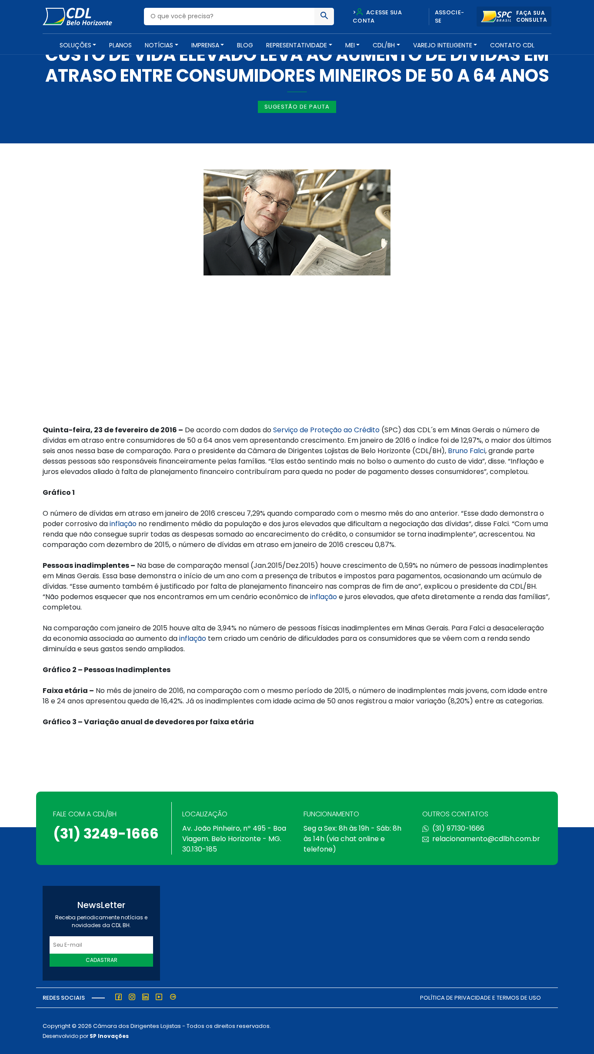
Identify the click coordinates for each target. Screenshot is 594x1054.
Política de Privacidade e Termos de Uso (480, 998)
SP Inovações (109, 1036)
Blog (245, 45)
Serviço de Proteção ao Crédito (326, 430)
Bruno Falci (466, 451)
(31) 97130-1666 (458, 828)
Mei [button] (350, 45)
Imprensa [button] (205, 45)
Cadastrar (101, 960)
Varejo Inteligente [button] (442, 45)
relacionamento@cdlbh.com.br (486, 839)
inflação (123, 524)
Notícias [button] (159, 45)
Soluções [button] (75, 45)
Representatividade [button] (296, 45)
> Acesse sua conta (377, 16)
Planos (120, 45)
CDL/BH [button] (384, 45)
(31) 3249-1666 (106, 833)
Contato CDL (512, 45)
